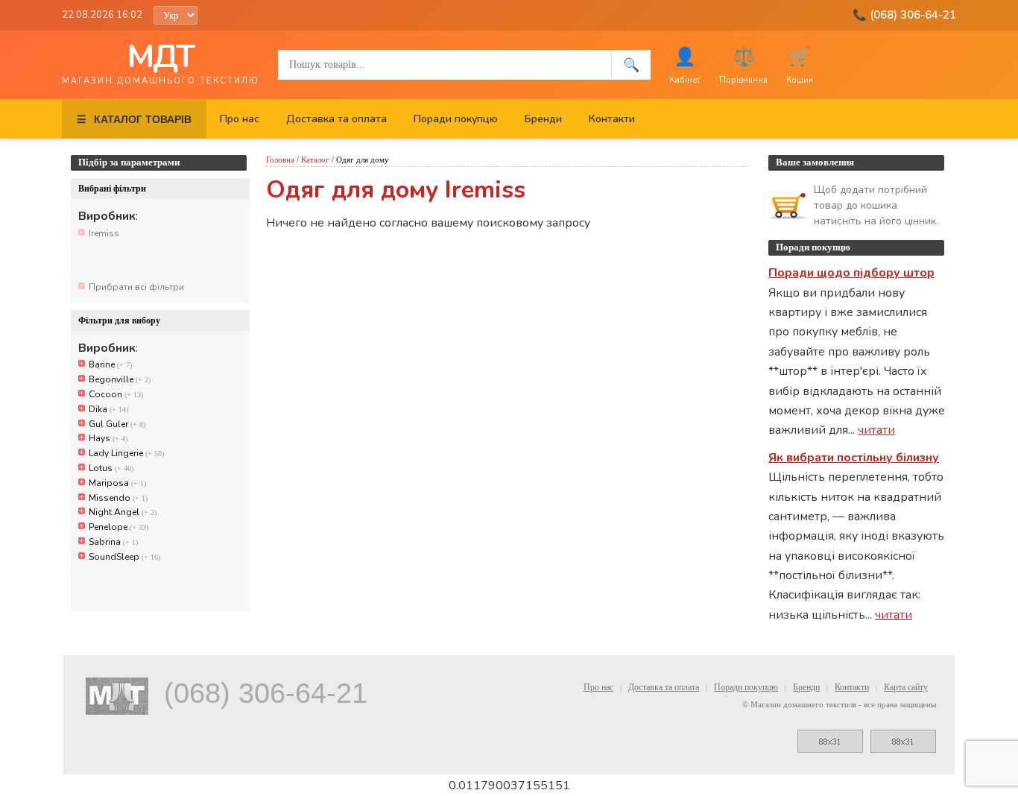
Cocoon (116, 394)
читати (876, 430)
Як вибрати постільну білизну (853, 457)
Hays (108, 438)
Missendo (118, 498)
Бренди (543, 119)
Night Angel (123, 512)
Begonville (120, 379)
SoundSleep (124, 557)
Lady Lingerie (126, 453)
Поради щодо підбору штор (851, 273)
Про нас (239, 119)
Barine (110, 364)
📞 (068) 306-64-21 (904, 14)
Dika (108, 409)
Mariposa (117, 483)
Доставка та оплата (336, 119)
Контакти (612, 119)
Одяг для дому (362, 159)
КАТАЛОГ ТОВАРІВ (134, 119)
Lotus (111, 468)
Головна (280, 159)
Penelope (118, 527)
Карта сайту (906, 687)
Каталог (315, 159)
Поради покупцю (456, 119)
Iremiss (104, 233)
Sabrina (113, 542)
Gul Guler (117, 424)
